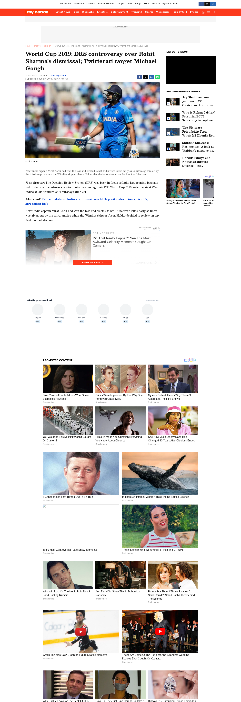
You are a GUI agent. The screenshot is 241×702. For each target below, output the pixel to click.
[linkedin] (213, 4)
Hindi (146, 3)
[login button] (204, 12)
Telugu (120, 3)
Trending (136, 12)
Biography (88, 12)
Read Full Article (92, 262)
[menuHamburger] (208, 12)
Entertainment (119, 12)
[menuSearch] (214, 12)
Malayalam (65, 3)
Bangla (138, 3)
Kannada (90, 3)
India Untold (180, 12)
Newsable (78, 3)
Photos (194, 12)
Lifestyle (102, 12)
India (76, 12)
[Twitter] (207, 4)
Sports (149, 12)
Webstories (163, 12)
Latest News (63, 12)
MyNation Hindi (170, 3)
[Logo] (39, 12)
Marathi (156, 3)
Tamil (129, 3)
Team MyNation (58, 75)
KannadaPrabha (106, 3)
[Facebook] (201, 4)
